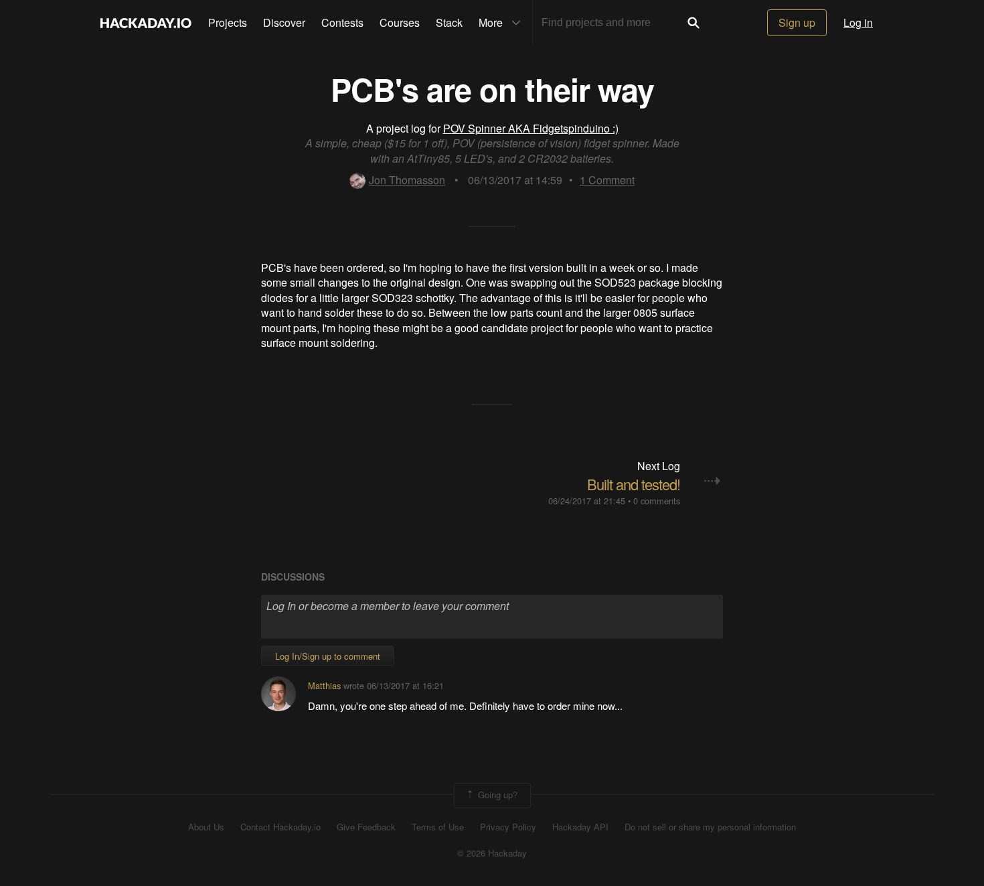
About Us (206, 827)
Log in (858, 22)
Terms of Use (438, 827)
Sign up (796, 22)
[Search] (693, 22)
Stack (449, 22)
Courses (400, 22)
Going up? (496, 794)
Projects (227, 22)
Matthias (324, 685)
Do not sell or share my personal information (710, 827)
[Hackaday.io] (146, 23)
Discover (284, 22)
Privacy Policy (508, 827)
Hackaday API (580, 827)
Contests (342, 22)
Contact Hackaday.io (280, 827)
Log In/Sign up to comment (327, 656)
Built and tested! (633, 483)
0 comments (656, 500)
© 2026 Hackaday (492, 853)
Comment (607, 180)
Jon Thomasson (407, 180)
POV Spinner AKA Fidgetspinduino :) (531, 128)
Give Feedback (366, 827)
